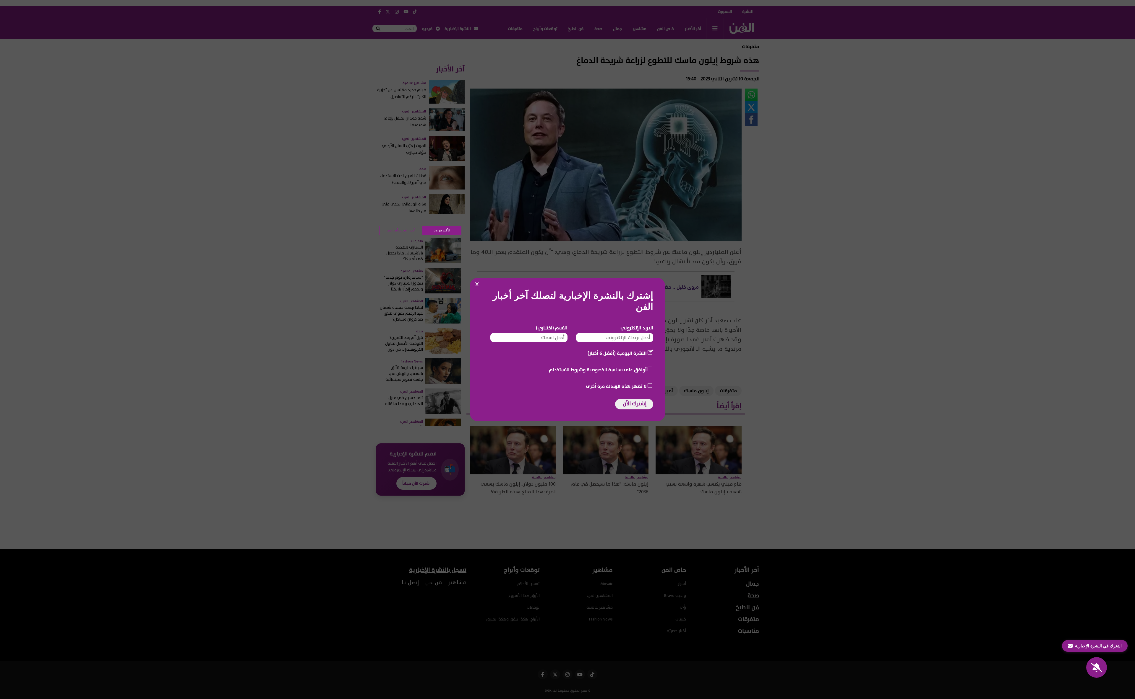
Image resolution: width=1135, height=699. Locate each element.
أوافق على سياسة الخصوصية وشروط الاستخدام (598, 370)
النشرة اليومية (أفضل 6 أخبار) (617, 353)
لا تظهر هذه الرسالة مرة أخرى (616, 386)
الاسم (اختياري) (552, 328)
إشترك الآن (634, 403)
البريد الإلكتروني (636, 328)
